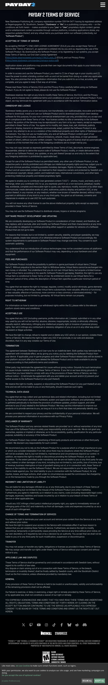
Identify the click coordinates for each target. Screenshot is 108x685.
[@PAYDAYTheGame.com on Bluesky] (69, 625)
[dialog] (54, 674)
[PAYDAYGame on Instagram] (46, 625)
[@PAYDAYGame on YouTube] (38, 625)
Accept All (99, 680)
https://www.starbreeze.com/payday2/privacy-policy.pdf (32, 60)
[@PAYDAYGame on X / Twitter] (23, 625)
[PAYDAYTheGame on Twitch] (31, 625)
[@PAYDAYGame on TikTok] (54, 625)
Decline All (87, 680)
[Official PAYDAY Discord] (84, 625)
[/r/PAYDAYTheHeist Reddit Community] (76, 625)
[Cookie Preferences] (11, 681)
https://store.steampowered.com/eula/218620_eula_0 (31, 57)
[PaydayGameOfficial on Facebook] (61, 625)
